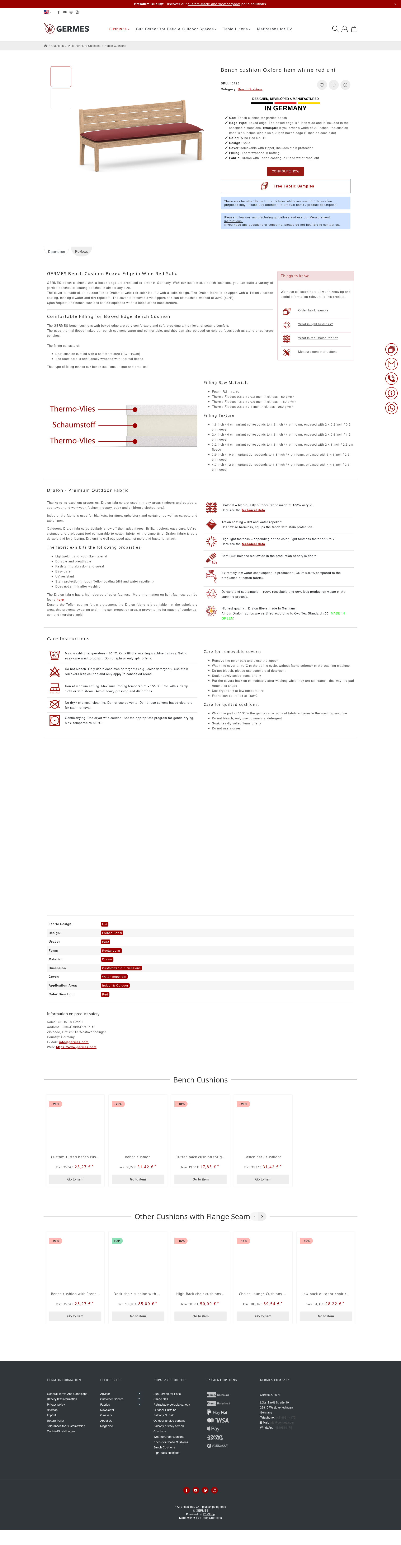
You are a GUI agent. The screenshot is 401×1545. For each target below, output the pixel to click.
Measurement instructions (318, 351)
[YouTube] (65, 12)
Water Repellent (114, 976)
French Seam (112, 933)
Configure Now (285, 171)
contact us (331, 224)
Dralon (107, 959)
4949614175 (283, 1427)
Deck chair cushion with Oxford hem (138, 1294)
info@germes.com (74, 1042)
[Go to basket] (353, 28)
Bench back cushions (263, 1157)
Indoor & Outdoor (115, 985)
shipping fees (217, 1506)
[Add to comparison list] (334, 85)
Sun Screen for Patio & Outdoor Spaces (175, 28)
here (60, 599)
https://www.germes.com (76, 1047)
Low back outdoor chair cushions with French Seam (326, 1294)
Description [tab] (56, 251)
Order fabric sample (313, 310)
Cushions (118, 28)
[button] (61, 76)
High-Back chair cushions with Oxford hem (200, 1294)
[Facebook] (58, 12)
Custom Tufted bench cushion (75, 1157)
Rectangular (111, 950)
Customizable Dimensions (121, 968)
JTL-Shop (209, 1514)
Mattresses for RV (274, 28)
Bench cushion (138, 1157)
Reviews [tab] (81, 251)
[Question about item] (345, 85)
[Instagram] (77, 12)
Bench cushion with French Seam (75, 1294)
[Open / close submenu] (139, 1393)
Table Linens (235, 28)
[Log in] (344, 28)
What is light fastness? (315, 324)
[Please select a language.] (47, 12)
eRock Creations (211, 1518)
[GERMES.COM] (67, 29)
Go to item (75, 1179)
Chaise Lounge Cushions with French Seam (263, 1294)
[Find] (335, 28)
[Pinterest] (71, 12)
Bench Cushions (250, 89)
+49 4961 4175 (285, 1417)
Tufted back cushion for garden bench (200, 1157)
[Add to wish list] (322, 85)
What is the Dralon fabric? (318, 337)
